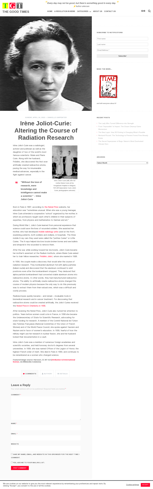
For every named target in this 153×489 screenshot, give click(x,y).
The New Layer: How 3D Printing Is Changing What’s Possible (121, 132)
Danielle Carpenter (57, 117)
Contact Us (110, 11)
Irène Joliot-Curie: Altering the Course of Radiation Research (45, 130)
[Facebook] (144, 11)
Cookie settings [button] (132, 485)
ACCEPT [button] (145, 485)
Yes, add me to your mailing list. (29, 462)
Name (14, 423)
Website (15, 444)
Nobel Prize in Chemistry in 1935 (30, 306)
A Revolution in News (64, 11)
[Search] (149, 11)
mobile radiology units (48, 232)
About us (97, 11)
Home (49, 11)
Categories (82, 11)
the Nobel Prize (51, 207)
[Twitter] (142, 11)
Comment (16, 394)
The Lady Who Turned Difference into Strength (116, 123)
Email (14, 433)
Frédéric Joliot (46, 256)
